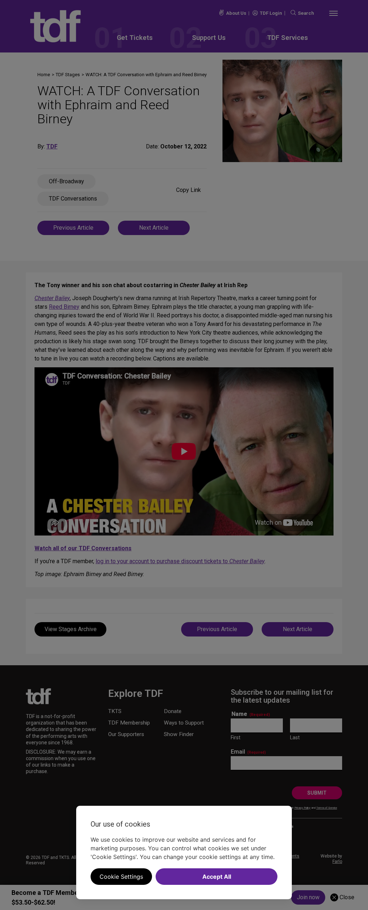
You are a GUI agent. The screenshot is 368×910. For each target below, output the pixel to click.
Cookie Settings (121, 876)
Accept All (216, 876)
